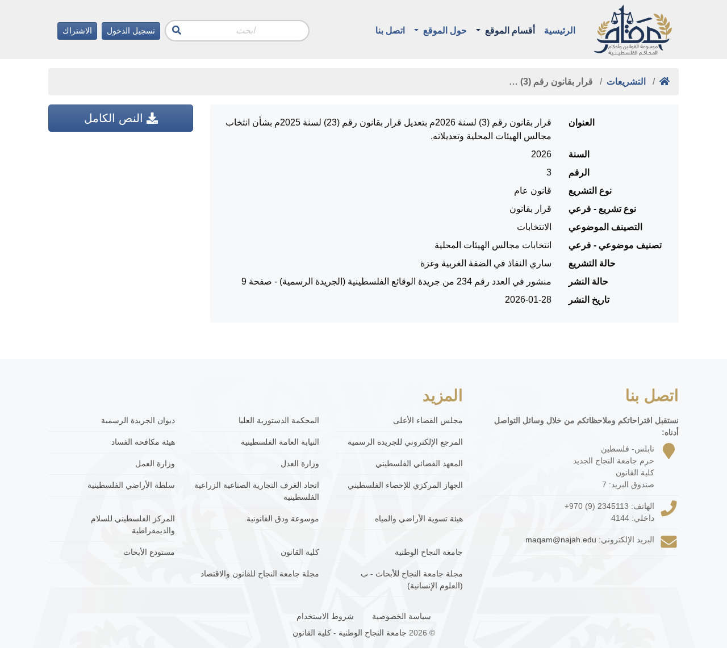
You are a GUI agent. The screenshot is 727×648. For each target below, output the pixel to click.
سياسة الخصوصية (401, 616)
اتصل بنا (390, 30)
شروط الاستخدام (325, 616)
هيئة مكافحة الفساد (143, 441)
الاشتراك (77, 30)
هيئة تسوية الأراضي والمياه (419, 518)
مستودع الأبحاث (149, 552)
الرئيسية (559, 30)
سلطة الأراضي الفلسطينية (131, 485)
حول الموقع (444, 30)
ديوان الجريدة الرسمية (138, 420)
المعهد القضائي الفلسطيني (419, 463)
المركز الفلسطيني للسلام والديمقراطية (133, 524)
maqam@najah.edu (560, 539)
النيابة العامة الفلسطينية (280, 441)
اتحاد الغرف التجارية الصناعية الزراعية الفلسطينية (256, 490)
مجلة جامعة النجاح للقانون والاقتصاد (259, 573)
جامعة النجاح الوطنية (429, 552)
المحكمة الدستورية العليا (279, 420)
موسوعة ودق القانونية (282, 518)
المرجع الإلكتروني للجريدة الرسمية (405, 441)
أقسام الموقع (509, 30)
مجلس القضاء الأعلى (428, 420)
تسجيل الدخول (131, 30)
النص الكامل (115, 118)
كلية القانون (300, 552)
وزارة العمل (155, 463)
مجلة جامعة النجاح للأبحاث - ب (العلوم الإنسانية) (412, 579)
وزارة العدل (300, 463)
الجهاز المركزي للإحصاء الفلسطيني (405, 485)
